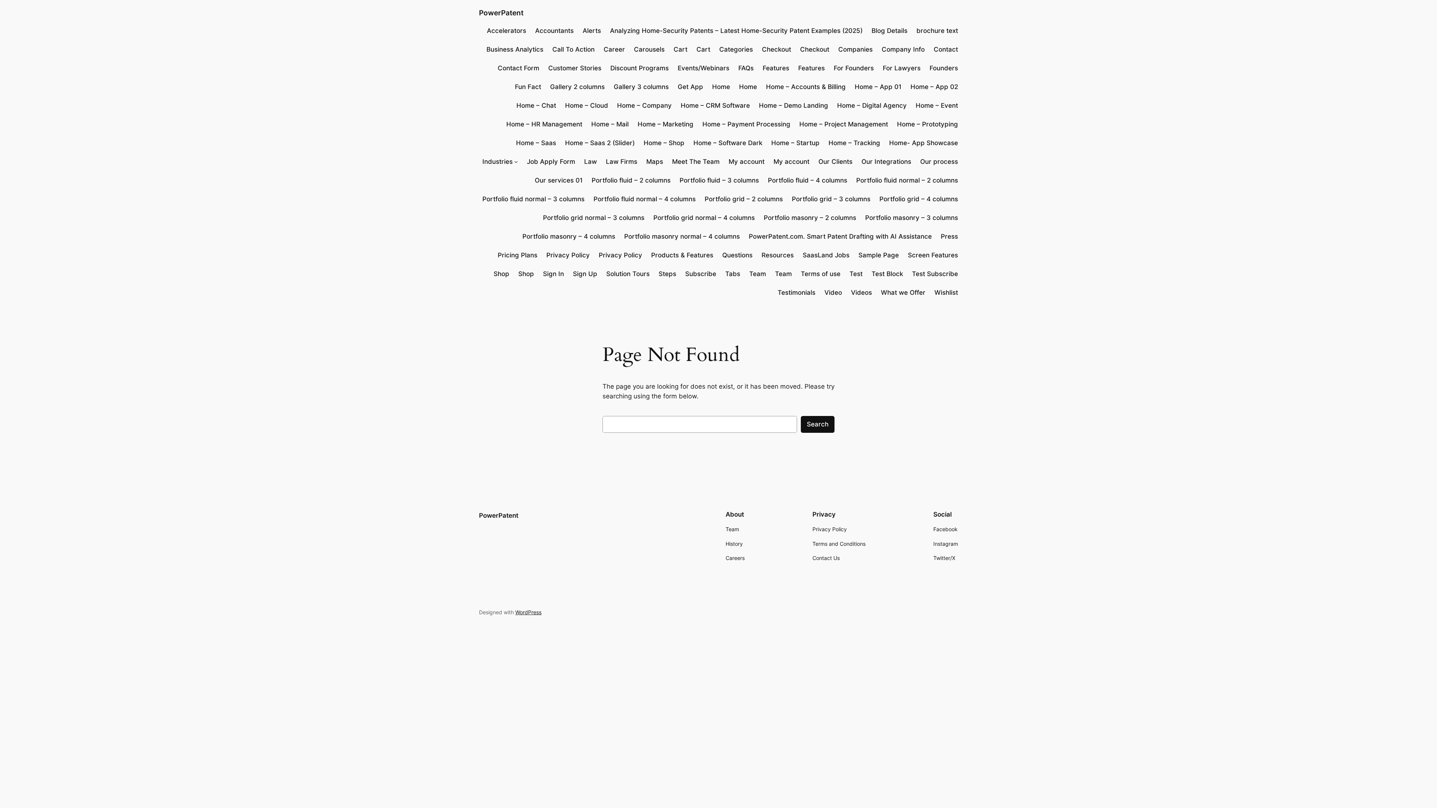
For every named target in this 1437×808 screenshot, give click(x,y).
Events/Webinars (703, 68)
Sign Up (585, 274)
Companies (855, 49)
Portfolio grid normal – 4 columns (704, 217)
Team (757, 274)
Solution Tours (628, 274)
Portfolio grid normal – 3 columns (593, 217)
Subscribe (700, 274)
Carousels (649, 49)
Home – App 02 (934, 87)
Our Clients (835, 161)
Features (776, 68)
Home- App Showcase (923, 143)
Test (856, 274)
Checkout (776, 49)
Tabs (732, 274)
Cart (680, 49)
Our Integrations (886, 161)
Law (590, 161)
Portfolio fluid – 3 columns (719, 180)
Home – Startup (795, 143)
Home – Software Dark (727, 143)
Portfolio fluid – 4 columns (807, 180)
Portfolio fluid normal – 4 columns (645, 199)
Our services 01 (559, 180)
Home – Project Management (843, 124)
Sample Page (878, 255)
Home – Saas (536, 143)
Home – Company (644, 105)
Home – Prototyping (927, 124)
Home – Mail (610, 124)
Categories (736, 49)
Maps (654, 161)
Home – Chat (536, 105)
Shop (501, 274)
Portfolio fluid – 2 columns (631, 180)
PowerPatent (501, 12)
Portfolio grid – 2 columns (744, 199)
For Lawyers (902, 68)
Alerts (592, 30)
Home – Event (937, 105)
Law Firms (621, 161)
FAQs (746, 68)
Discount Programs (639, 68)
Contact (946, 49)
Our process (939, 161)
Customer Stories (574, 68)
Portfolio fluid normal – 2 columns (907, 180)
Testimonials (796, 292)
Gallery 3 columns (641, 87)
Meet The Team (696, 161)
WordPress (528, 612)
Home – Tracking (854, 143)
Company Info (903, 49)
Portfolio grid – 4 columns (918, 199)
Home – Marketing (665, 124)
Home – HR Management (544, 124)
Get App (690, 87)
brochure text (937, 30)
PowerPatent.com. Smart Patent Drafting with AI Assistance (840, 236)
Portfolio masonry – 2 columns (810, 217)
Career (614, 49)
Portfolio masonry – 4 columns (568, 236)
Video (833, 292)
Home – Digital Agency (872, 105)
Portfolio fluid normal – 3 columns (533, 199)
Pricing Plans (517, 255)
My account (747, 161)
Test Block (887, 274)
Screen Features (933, 255)
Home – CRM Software (715, 105)
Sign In (553, 274)
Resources (778, 255)
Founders (944, 68)
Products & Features (682, 255)
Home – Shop (664, 143)
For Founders (854, 68)
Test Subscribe (935, 274)
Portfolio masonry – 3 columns (911, 217)
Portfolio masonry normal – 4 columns (682, 236)
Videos (861, 292)
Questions (737, 255)
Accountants (554, 30)
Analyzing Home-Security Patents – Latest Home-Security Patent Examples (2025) (736, 30)
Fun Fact (528, 87)
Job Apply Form (551, 161)
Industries (497, 161)
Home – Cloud (586, 105)
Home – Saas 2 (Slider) (600, 143)
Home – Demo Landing (793, 105)
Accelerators (506, 30)
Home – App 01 (878, 87)
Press (949, 236)
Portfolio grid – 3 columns (831, 199)
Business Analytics (514, 49)
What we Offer (903, 292)
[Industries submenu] (516, 161)
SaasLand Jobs (826, 255)
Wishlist (946, 292)
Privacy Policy (568, 255)
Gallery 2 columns (577, 87)
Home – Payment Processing (746, 124)
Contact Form (518, 68)
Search (818, 424)
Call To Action (573, 49)
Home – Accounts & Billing (806, 87)
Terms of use (820, 274)
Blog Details (889, 30)
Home (721, 87)
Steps (667, 274)
